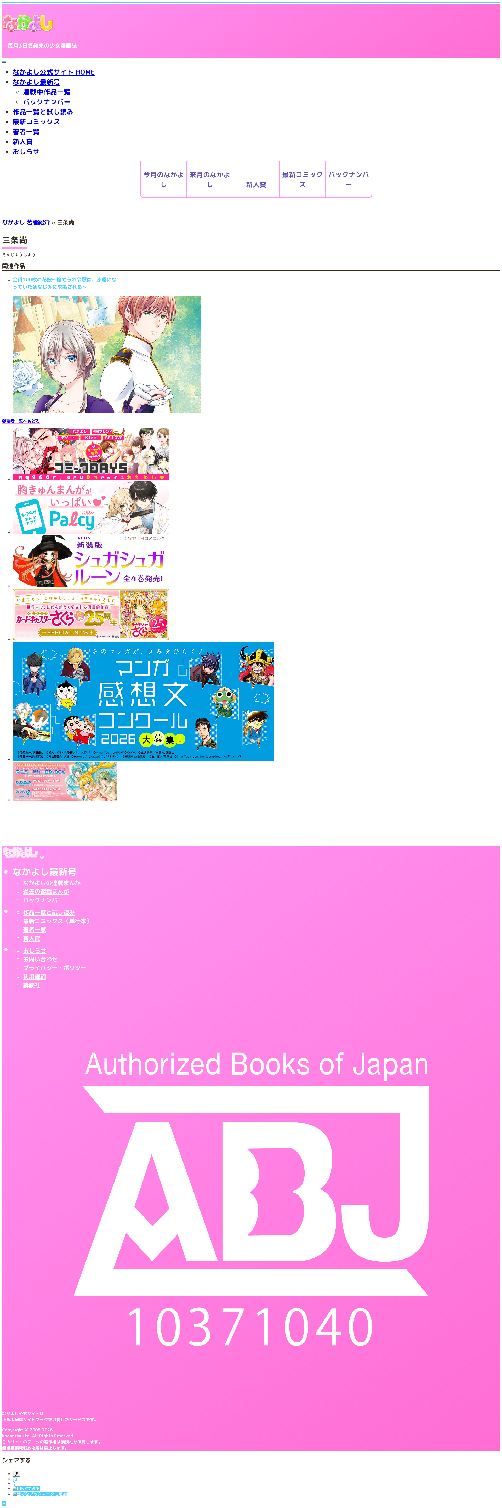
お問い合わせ (40, 959)
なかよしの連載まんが (52, 883)
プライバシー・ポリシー (54, 968)
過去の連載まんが (46, 891)
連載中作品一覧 (47, 92)
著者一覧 (26, 131)
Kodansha (11, 1436)
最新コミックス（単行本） (57, 921)
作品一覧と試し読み (43, 111)
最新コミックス (36, 121)
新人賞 (23, 141)
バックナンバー (47, 101)
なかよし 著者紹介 (26, 222)
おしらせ (26, 151)
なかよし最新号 (36, 82)
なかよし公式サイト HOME (54, 72)
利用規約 (34, 976)
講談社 (31, 985)
